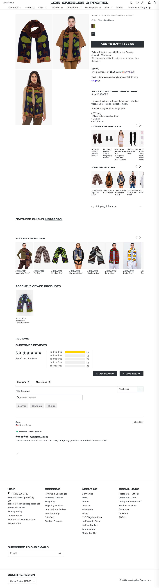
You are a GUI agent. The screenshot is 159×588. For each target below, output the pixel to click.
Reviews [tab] (21, 381)
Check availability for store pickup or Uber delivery (115, 59)
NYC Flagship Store (92, 517)
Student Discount (54, 521)
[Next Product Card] (140, 125)
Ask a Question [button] (107, 373)
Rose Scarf (108, 192)
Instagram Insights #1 (130, 501)
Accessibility (14, 523)
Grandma (37, 405)
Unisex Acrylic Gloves (94, 153)
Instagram (53, 219)
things (51, 405)
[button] (131, 2)
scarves (22, 405)
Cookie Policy (15, 515)
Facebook (124, 509)
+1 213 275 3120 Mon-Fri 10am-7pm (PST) (21, 495)
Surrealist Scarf (119, 193)
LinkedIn (123, 513)
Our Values (87, 493)
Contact (86, 505)
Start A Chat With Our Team (22, 519)
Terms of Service (16, 507)
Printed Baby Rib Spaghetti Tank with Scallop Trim (120, 155)
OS (93, 34)
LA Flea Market (89, 525)
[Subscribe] (60, 553)
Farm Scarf (110, 273)
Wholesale (87, 509)
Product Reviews (127, 505)
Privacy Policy (15, 511)
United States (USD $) (20, 581)
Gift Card (49, 517)
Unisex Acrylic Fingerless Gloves (107, 154)
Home (94, 15)
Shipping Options (54, 505)
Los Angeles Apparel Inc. (139, 579)
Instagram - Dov (127, 497)
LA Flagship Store (91, 521)
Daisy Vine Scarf (131, 193)
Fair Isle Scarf (57, 273)
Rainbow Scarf (93, 273)
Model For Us (89, 533)
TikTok (122, 517)
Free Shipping (52, 513)
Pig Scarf (37, 273)
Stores (85, 513)
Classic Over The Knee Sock (132, 151)
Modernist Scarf (23, 273)
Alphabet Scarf (95, 193)
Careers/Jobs (88, 529)
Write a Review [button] (133, 373)
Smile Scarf (128, 273)
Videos (85, 501)
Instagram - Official (129, 493)
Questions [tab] (41, 381)
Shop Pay (50, 501)
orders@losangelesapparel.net (24, 503)
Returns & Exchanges (56, 493)
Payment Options (54, 497)
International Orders (55, 509)
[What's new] (149, 2)
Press (84, 497)
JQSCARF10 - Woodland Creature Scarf (116, 15)
